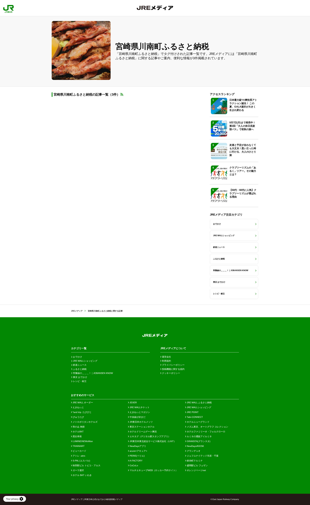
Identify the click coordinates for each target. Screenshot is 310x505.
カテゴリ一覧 (79, 348)
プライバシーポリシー (173, 365)
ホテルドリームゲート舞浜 (143, 431)
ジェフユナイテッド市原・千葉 (202, 456)
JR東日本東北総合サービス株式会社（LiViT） (152, 441)
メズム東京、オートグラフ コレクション (207, 427)
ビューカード (79, 451)
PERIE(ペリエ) (137, 456)
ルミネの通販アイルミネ (199, 436)
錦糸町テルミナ (194, 460)
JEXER (133, 402)
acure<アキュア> (138, 451)
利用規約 (166, 361)
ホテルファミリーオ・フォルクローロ (205, 431)
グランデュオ (193, 451)
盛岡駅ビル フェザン (197, 465)
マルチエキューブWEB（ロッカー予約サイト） (153, 470)
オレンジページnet (196, 470)
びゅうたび (78, 417)
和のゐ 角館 (78, 427)
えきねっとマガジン (139, 412)
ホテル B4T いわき (82, 475)
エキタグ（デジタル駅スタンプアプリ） (149, 436)
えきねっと (78, 407)
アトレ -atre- (79, 456)
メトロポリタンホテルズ (85, 422)
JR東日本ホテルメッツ (141, 422)
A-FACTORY (135, 460)
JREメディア (77, 311)
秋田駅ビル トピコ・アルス (86, 465)
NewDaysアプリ (137, 446)
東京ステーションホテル (142, 427)
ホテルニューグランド (197, 422)
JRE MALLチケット (139, 407)
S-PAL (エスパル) (81, 460)
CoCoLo (133, 465)
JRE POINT (192, 412)
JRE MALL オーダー (82, 402)
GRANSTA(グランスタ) (198, 441)
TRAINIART (78, 446)
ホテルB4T (78, 431)
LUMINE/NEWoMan (82, 441)
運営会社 (166, 357)
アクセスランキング (222, 94)
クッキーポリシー (170, 373)
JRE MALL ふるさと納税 (199, 402)
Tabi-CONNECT (194, 417)
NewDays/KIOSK (195, 446)
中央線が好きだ (137, 417)
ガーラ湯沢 (78, 470)
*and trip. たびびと (82, 412)
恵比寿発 (77, 436)
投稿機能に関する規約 (173, 369)
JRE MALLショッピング (198, 407)
